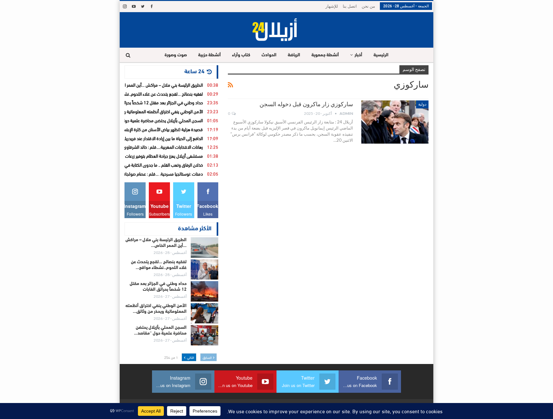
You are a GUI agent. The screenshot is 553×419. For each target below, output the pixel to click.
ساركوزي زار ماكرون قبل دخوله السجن (306, 104)
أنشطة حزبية (209, 55)
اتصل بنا (350, 6)
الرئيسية (381, 55)
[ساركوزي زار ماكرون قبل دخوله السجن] (395, 121)
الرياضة (294, 55)
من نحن (368, 6)
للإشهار (331, 6)
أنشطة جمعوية (325, 55)
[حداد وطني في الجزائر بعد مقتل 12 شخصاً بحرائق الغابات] (204, 291)
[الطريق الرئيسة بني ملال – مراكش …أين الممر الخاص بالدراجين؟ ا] (204, 247)
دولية (422, 104)
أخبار (358, 55)
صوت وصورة (175, 55)
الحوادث (268, 55)
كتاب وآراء (241, 55)
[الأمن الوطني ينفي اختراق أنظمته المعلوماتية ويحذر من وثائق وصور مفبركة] (204, 313)
